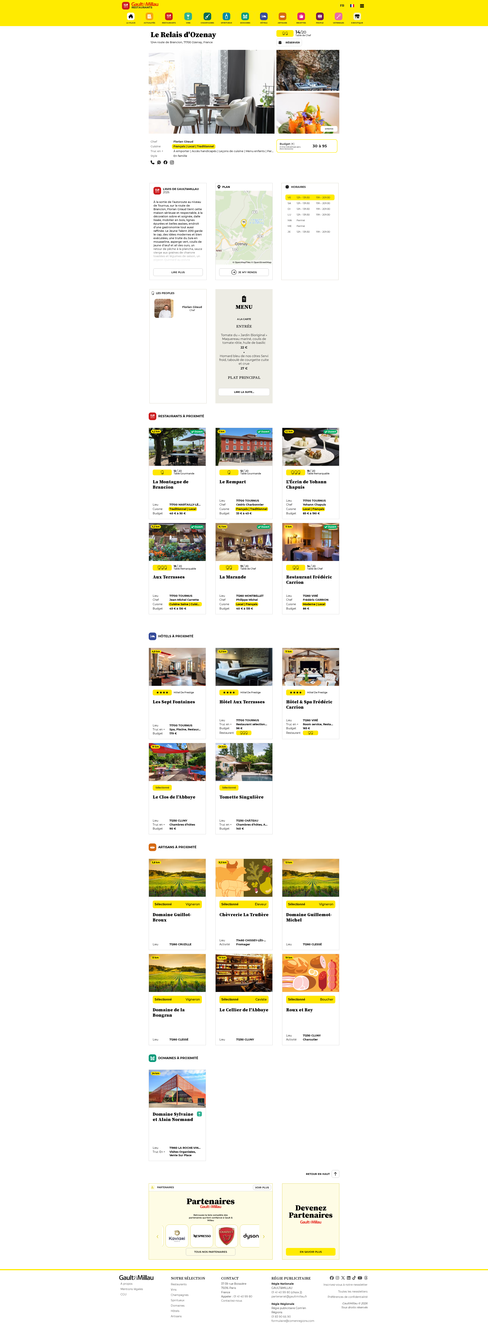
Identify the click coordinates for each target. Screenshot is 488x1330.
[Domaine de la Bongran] (177, 999)
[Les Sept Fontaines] (177, 693)
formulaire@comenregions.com (292, 1321)
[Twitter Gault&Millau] (343, 1278)
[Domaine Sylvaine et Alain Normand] (177, 1115)
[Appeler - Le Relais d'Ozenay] (154, 162)
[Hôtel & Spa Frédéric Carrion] (311, 693)
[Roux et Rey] (311, 999)
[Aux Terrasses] (177, 568)
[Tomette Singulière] (244, 789)
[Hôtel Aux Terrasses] (244, 693)
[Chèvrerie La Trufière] (244, 904)
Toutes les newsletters (353, 1291)
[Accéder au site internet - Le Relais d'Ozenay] (160, 162)
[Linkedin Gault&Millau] (348, 1278)
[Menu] (362, 6)
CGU (123, 1294)
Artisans (176, 1316)
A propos (126, 1283)
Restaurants (179, 1284)
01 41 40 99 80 (243, 1296)
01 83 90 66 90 (281, 1316)
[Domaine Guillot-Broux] (177, 904)
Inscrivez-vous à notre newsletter (345, 1284)
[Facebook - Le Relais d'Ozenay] (167, 162)
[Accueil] (145, 4)
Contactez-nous (231, 1300)
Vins (174, 1289)
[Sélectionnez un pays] (352, 6)
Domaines (178, 1305)
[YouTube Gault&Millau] (360, 1278)
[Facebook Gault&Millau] (332, 1278)
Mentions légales (131, 1289)
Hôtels (175, 1311)
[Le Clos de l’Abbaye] (177, 789)
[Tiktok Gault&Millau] (354, 1278)
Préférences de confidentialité (348, 1297)
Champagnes (180, 1295)
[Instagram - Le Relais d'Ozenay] (173, 162)
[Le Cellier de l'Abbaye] (244, 999)
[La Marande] (244, 568)
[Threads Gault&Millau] (366, 1278)
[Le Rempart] (244, 473)
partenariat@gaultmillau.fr (289, 1296)
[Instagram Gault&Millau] (337, 1278)
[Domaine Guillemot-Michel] (311, 904)
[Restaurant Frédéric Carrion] (311, 568)
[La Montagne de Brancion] (177, 473)
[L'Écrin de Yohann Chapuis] (311, 473)
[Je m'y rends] (244, 231)
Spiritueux (177, 1300)
